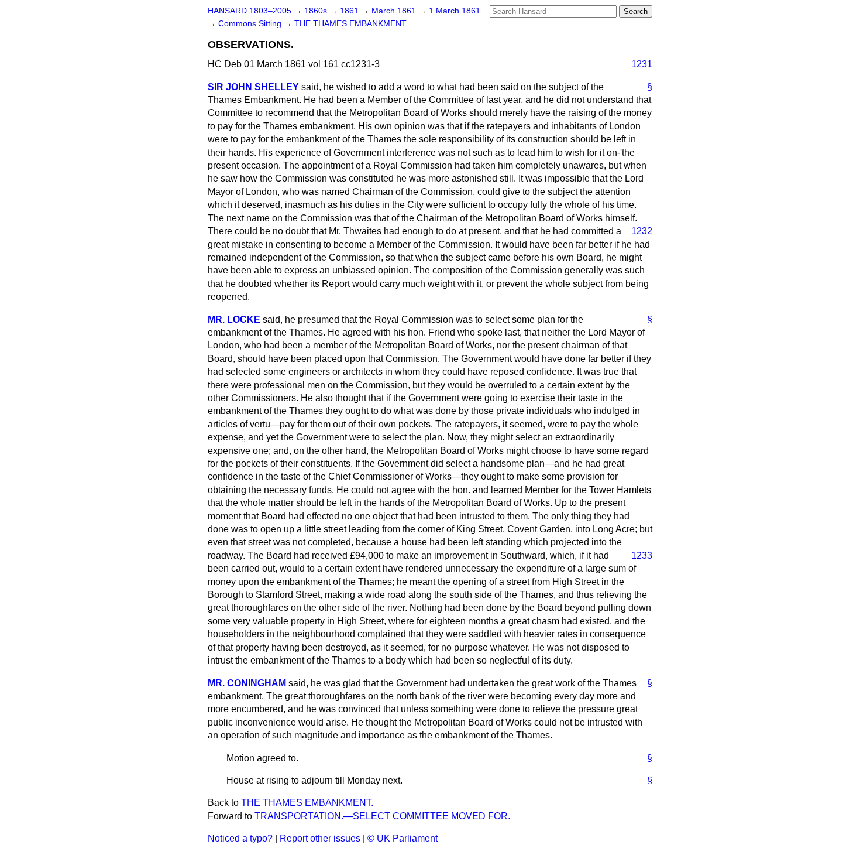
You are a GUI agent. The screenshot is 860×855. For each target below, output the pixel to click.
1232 (641, 231)
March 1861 (394, 10)
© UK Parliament (402, 838)
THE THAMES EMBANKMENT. (351, 23)
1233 (641, 555)
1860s (316, 10)
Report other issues (320, 838)
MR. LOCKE (234, 319)
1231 (641, 64)
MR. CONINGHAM (247, 683)
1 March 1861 (454, 10)
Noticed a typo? (240, 838)
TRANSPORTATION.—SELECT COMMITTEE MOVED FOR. (382, 816)
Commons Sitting (251, 23)
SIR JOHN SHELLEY (253, 87)
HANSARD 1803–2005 (249, 10)
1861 (350, 10)
